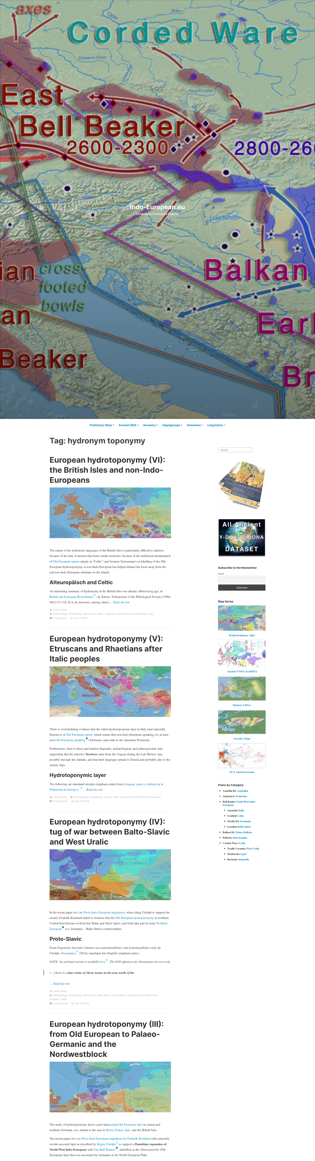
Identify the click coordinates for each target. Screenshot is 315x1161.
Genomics (194, 425)
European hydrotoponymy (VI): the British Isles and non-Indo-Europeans (107, 470)
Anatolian (242, 791)
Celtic (100, 613)
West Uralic (252, 848)
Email (221, 573)
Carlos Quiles (60, 609)
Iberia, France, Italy (118, 1130)
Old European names (66, 561)
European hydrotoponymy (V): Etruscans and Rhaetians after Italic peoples (106, 648)
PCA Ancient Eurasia (242, 772)
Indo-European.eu (157, 207)
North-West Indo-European (131, 613)
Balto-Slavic (103, 995)
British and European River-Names (71, 597)
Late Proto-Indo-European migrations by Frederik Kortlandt (112, 1138)
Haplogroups (171, 425)
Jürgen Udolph (106, 1144)
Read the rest (121, 602)
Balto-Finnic (89, 613)
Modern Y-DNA (242, 705)
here (102, 962)
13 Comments (60, 801)
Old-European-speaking (70, 740)
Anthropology (60, 613)
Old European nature (79, 734)
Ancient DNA (127, 425)
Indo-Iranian (240, 837)
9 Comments (60, 618)
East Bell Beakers (105, 1149)
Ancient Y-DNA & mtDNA (242, 671)
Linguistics (215, 425)
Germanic (245, 821)
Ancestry (149, 425)
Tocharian (241, 796)
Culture (108, 797)
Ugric (243, 854)
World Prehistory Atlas (242, 635)
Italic (115, 797)
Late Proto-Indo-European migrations (101, 912)
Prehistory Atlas (101, 425)
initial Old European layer (126, 1124)
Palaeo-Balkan (244, 832)
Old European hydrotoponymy (134, 918)
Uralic (150, 613)
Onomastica (68, 953)
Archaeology (75, 613)
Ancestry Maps (241, 738)
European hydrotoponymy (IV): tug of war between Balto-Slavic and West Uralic (110, 831)
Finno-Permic (118, 995)
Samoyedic (243, 859)
